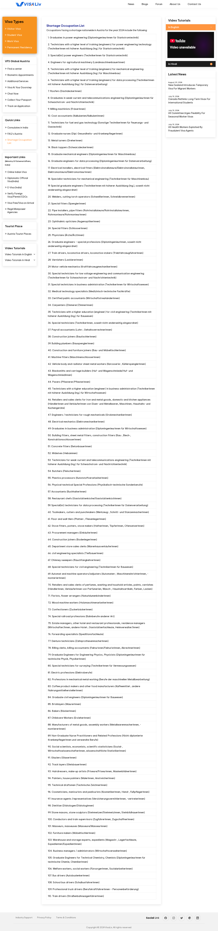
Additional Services (17, 81)
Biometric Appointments (20, 75)
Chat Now (12, 93)
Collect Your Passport (19, 99)
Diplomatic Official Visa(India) (17, 179)
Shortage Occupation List (19, 141)
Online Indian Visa (17, 172)
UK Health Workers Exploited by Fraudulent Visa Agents (185, 128)
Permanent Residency (19, 47)
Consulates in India (17, 127)
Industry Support (24, 917)
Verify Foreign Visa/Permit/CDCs (17, 195)
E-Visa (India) (14, 187)
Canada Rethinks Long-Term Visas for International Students (189, 100)
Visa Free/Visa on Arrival (20, 203)
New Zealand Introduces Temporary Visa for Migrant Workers (188, 86)
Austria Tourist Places (19, 233)
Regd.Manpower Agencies (16, 210)
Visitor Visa (14, 28)
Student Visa (14, 35)
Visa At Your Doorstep (19, 87)
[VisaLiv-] (28, 4)
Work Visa (13, 41)
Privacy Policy (44, 917)
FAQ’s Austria (14, 133)
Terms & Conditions (66, 917)
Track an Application (18, 106)
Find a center (14, 68)
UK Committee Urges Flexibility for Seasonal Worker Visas (186, 114)
